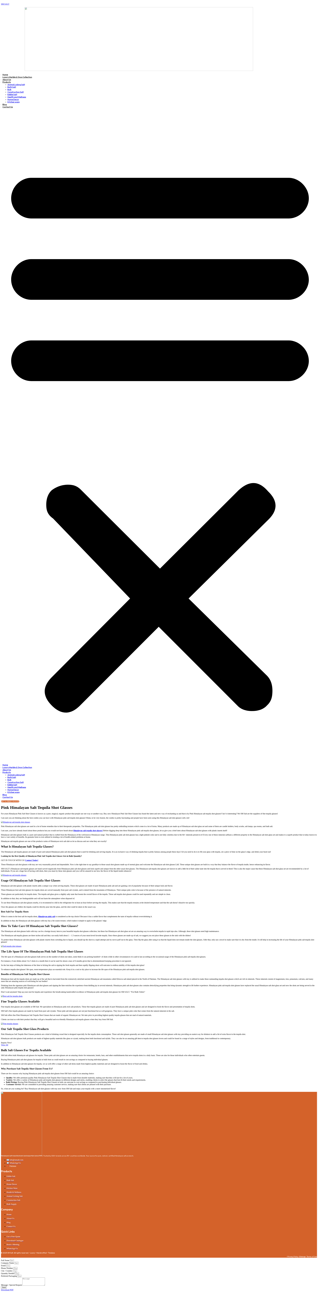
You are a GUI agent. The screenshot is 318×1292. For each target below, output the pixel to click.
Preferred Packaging (9, 1276)
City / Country (7, 1271)
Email (3, 1266)
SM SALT (5, 4)
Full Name (5, 1260)
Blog (4, 104)
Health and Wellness (16, 97)
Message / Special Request (11, 1285)
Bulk (9, 89)
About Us (6, 79)
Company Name (7, 1263)
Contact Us (7, 107)
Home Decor (13, 99)
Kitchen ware (13, 102)
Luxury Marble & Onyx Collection (17, 77)
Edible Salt (12, 94)
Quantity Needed (8, 1273)
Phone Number (7, 1268)
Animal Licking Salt (16, 84)
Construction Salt (15, 92)
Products (6, 82)
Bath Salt (11, 87)
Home (5, 74)
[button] (6, 1043)
